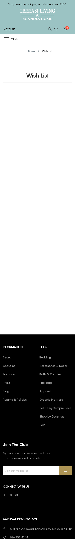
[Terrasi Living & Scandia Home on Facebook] (4, 495)
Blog (6, 391)
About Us (9, 365)
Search (7, 357)
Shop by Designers (51, 416)
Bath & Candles (50, 374)
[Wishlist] (57, 29)
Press (6, 382)
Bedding (45, 357)
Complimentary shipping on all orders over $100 (37, 4)
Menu (14, 39)
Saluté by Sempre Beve (55, 408)
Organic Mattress (51, 399)
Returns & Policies (15, 399)
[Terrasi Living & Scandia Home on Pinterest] (16, 495)
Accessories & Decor (53, 365)
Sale (42, 425)
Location (9, 374)
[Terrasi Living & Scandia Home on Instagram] (10, 495)
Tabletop (45, 382)
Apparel (45, 391)
